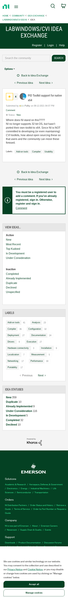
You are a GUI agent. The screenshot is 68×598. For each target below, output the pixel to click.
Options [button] (8, 68)
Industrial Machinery (40, 488)
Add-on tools (14, 322)
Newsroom (12, 529)
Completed (12, 273)
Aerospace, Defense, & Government (46, 484)
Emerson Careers (49, 525)
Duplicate (11, 283)
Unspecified (13, 292)
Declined (11, 287)
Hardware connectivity (18, 348)
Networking (13, 361)
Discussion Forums (53, 542)
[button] (9, 96)
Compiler (12, 329)
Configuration (34, 329)
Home (5, 15)
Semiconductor (24, 492)
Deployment (13, 335)
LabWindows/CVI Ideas (14, 19)
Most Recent (13, 244)
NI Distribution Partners (16, 505)
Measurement (37, 354)
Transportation (41, 492)
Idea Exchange (36, 15)
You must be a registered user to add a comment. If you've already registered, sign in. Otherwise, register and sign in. (36, 198)
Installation (46, 348)
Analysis (36, 322)
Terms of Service (22, 508)
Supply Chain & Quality (31, 529)
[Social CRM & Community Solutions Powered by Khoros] (34, 441)
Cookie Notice (35, 569)
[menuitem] (53, 6)
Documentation (38, 335)
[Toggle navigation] (16, 7)
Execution (31, 341)
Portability (12, 367)
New (8, 239)
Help (62, 45)
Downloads (10, 542)
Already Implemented (18, 278)
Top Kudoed (13, 248)
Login (50, 45)
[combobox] (26, 58)
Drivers (11, 341)
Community (18, 15)
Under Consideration (18, 258)
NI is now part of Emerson (17, 525)
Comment (10, 110)
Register (37, 45)
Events (48, 529)
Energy (24, 488)
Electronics (12, 488)
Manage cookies (34, 593)
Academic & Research (15, 484)
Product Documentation (29, 542)
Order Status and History (41, 505)
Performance (37, 361)
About (35, 525)
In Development (15, 253)
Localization (13, 354)
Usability (49, 151)
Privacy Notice (15, 569)
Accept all (34, 584)
